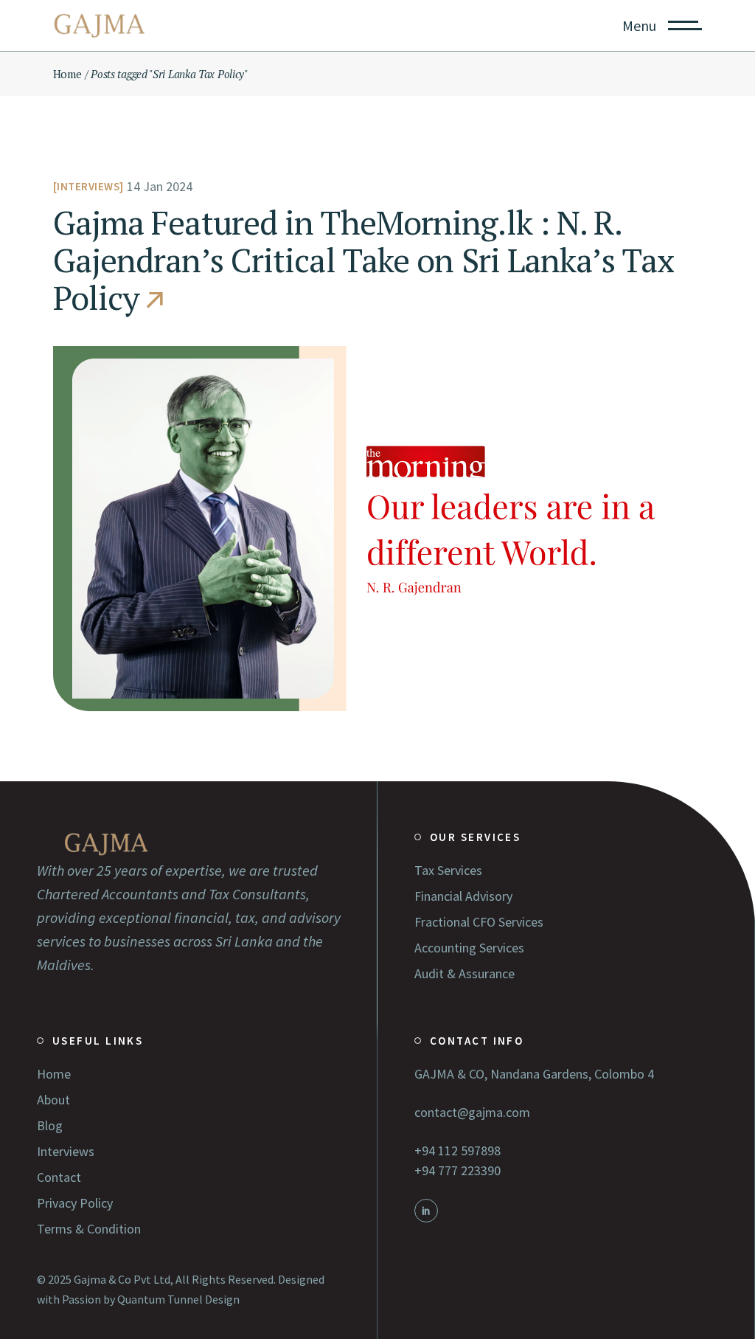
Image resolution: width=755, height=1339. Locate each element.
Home (54, 1073)
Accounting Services (469, 947)
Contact (59, 1177)
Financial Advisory (463, 896)
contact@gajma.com (472, 1112)
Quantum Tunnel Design (178, 1299)
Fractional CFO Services (478, 921)
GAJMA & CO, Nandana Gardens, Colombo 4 (534, 1073)
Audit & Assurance (464, 973)
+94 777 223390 (457, 1170)
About (53, 1099)
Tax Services (448, 870)
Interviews (88, 186)
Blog (50, 1125)
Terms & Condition (89, 1228)
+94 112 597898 (457, 1150)
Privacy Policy (75, 1202)
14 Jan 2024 (159, 186)
